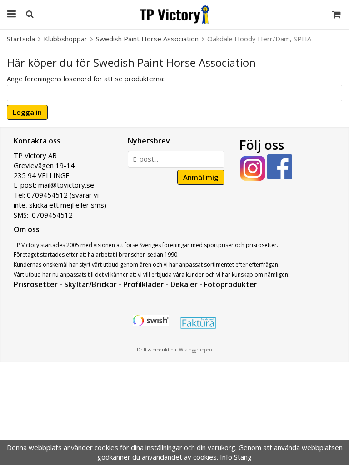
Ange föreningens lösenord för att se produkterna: (86, 78)
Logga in (27, 112)
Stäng (243, 456)
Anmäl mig (201, 177)
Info (226, 456)
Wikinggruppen (195, 349)
